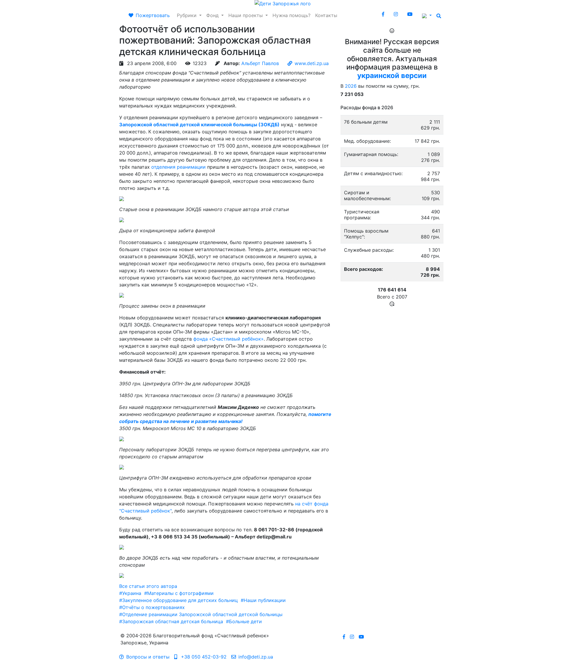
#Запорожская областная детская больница (171, 621)
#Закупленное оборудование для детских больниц (178, 600)
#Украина (130, 593)
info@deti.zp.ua (255, 657)
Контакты (326, 15)
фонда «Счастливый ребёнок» (228, 339)
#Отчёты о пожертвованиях (152, 607)
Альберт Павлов (260, 63)
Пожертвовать (153, 15)
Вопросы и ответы (148, 657)
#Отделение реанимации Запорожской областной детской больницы (200, 614)
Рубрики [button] (187, 15)
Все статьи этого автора (148, 586)
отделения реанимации (178, 167)
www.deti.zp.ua (312, 63)
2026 (351, 86)
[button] (426, 15)
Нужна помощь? (291, 15)
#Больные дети (244, 621)
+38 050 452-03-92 (203, 657)
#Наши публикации (263, 600)
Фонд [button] (213, 15)
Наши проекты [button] (246, 15)
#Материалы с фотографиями (179, 593)
